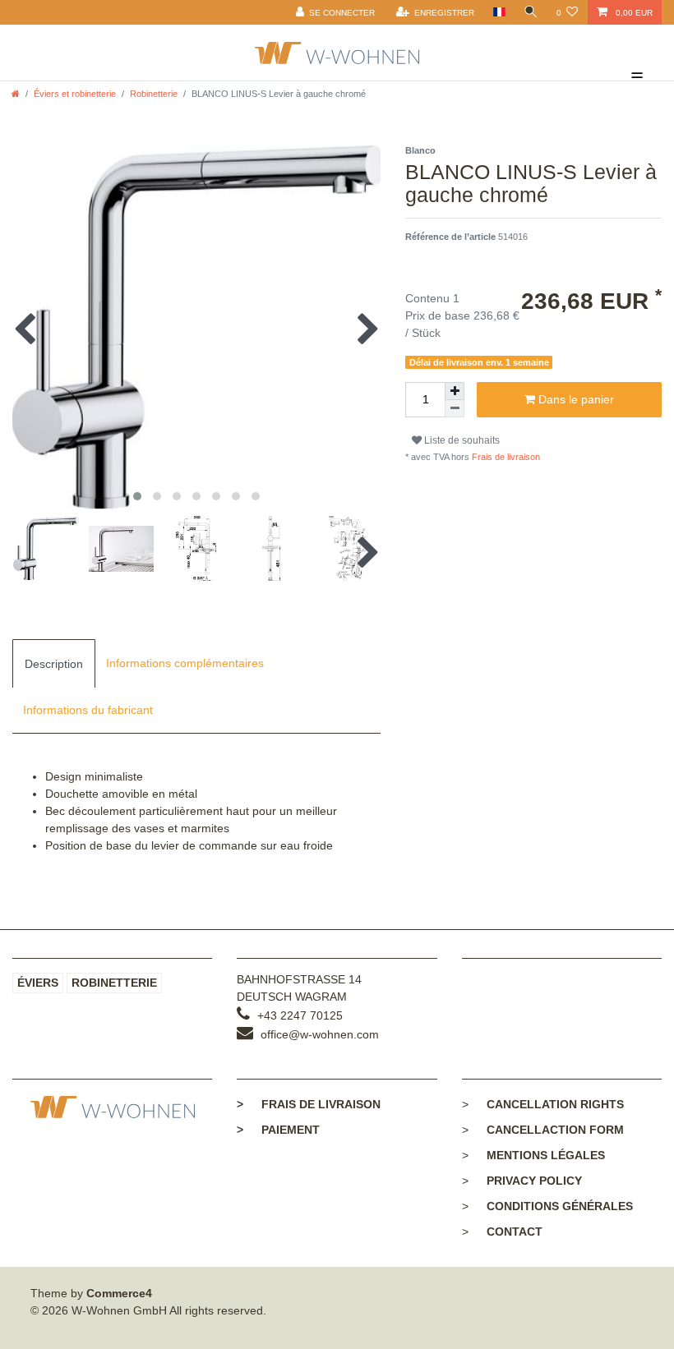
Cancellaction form (555, 1129)
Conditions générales (560, 1206)
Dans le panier (574, 399)
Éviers (37, 982)
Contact (514, 1231)
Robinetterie (154, 94)
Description (54, 663)
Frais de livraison (504, 457)
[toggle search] (531, 12)
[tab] (53, 663)
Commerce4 (119, 1293)
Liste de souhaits (461, 440)
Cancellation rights (555, 1104)
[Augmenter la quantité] (454, 391)
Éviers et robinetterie (75, 94)
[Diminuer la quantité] (454, 408)
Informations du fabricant (88, 709)
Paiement (278, 1129)
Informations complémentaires (185, 663)
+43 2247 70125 (300, 1015)
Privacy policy (534, 1180)
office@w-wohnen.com (320, 1034)
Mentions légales (546, 1155)
